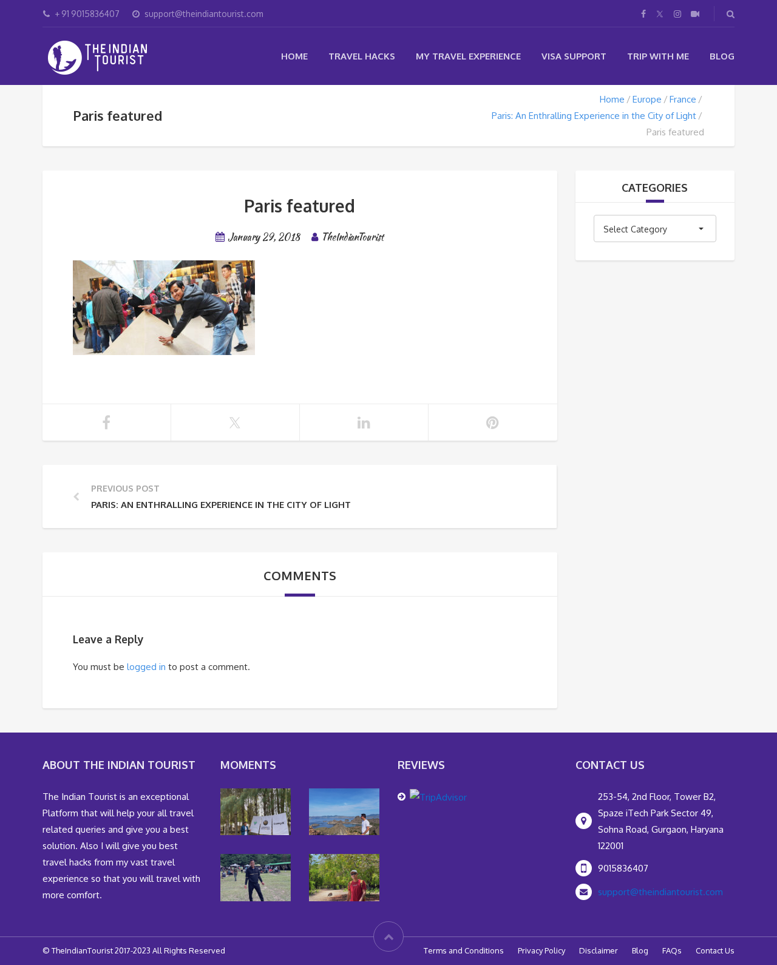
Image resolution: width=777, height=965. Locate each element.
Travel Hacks (361, 56)
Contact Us (715, 950)
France (683, 99)
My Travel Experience (468, 56)
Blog (722, 56)
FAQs (672, 950)
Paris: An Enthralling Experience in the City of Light (594, 115)
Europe (647, 99)
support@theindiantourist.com (660, 892)
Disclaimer (598, 950)
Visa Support (573, 56)
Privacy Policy (541, 950)
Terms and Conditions (464, 950)
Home (294, 56)
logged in (146, 666)
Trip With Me (658, 56)
